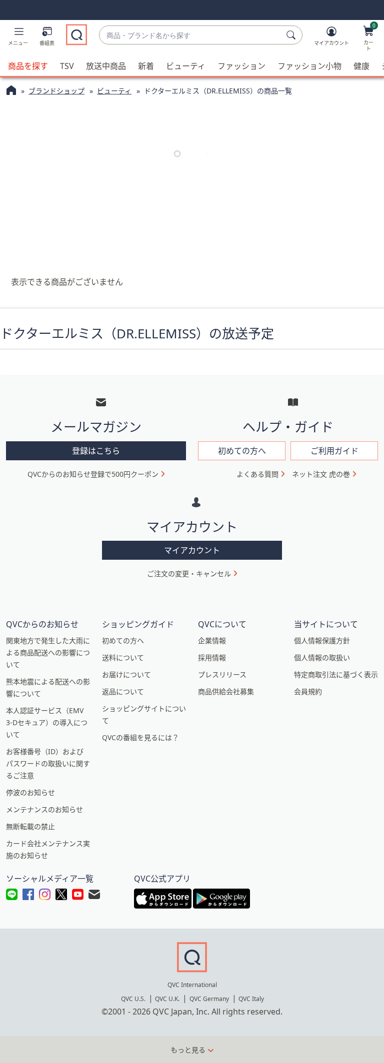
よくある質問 (257, 474)
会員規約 (308, 691)
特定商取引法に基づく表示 (336, 674)
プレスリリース (222, 674)
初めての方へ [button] (242, 450)
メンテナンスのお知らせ (44, 809)
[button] (18, 37)
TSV (67, 65)
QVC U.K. (167, 999)
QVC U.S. (133, 999)
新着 (146, 65)
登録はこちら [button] (96, 450)
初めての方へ (123, 640)
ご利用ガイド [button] (334, 450)
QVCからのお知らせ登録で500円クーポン (93, 474)
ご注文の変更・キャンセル (189, 573)
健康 (362, 65)
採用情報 (212, 657)
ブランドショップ (56, 90)
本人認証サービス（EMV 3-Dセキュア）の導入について (47, 722)
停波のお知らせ (30, 792)
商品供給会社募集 (226, 691)
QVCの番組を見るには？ (140, 737)
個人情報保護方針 (322, 640)
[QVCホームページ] (11, 91)
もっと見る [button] (188, 1050)
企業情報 (212, 640)
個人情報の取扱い (322, 657)
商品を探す (28, 65)
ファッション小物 (310, 65)
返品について (123, 691)
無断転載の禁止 (30, 826)
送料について (123, 657)
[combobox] (191, 35)
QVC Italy (251, 999)
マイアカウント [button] (192, 550)
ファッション (242, 65)
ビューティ (186, 65)
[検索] (292, 35)
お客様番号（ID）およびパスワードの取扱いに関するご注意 (48, 763)
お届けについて (126, 674)
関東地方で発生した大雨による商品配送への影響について (48, 652)
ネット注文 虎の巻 (321, 474)
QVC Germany (209, 999)
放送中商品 (106, 65)
